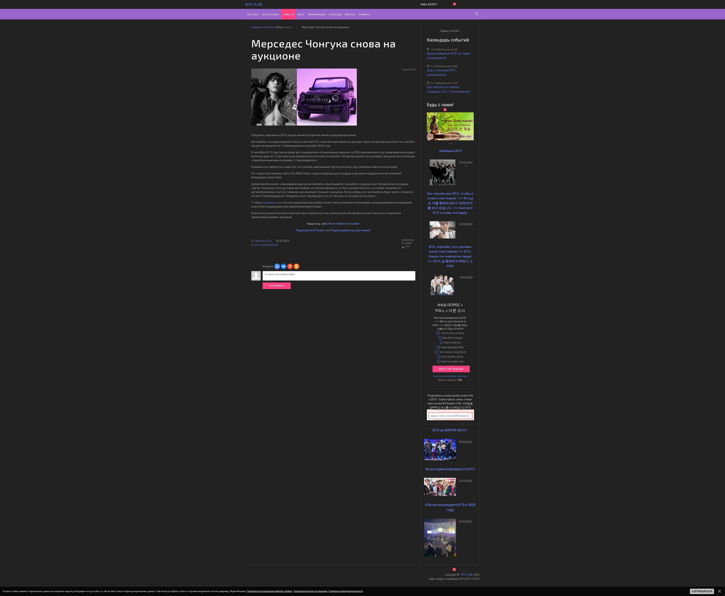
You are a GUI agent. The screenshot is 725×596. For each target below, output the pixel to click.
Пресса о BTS (263, 240)
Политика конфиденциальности (346, 591)
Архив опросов (458, 376)
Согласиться (702, 591)
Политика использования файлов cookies (269, 591)
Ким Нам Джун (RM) (452, 347)
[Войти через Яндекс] (290, 266)
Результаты (440, 376)
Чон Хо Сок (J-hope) (452, 333)
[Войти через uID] (277, 266)
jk (277, 244)
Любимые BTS (450, 151)
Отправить (276, 285)
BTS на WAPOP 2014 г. (450, 430)
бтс (257, 244)
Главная (256, 27)
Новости (269, 27)
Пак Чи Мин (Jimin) (452, 356)
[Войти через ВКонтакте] (283, 266)
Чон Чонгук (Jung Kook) (452, 351)
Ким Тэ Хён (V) (452, 342)
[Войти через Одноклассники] (296, 266)
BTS (272, 244)
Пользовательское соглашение (310, 591)
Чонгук (264, 244)
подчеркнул (268, 202)
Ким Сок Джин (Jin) (453, 361)
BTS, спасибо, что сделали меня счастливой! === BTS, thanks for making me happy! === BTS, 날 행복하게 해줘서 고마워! (450, 256)
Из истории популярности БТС (450, 469)
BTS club (253, 4)
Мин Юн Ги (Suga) (452, 337)
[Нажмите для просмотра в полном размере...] (304, 124)
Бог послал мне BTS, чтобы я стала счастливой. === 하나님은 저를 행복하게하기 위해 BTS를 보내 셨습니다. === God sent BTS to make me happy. (450, 203)
